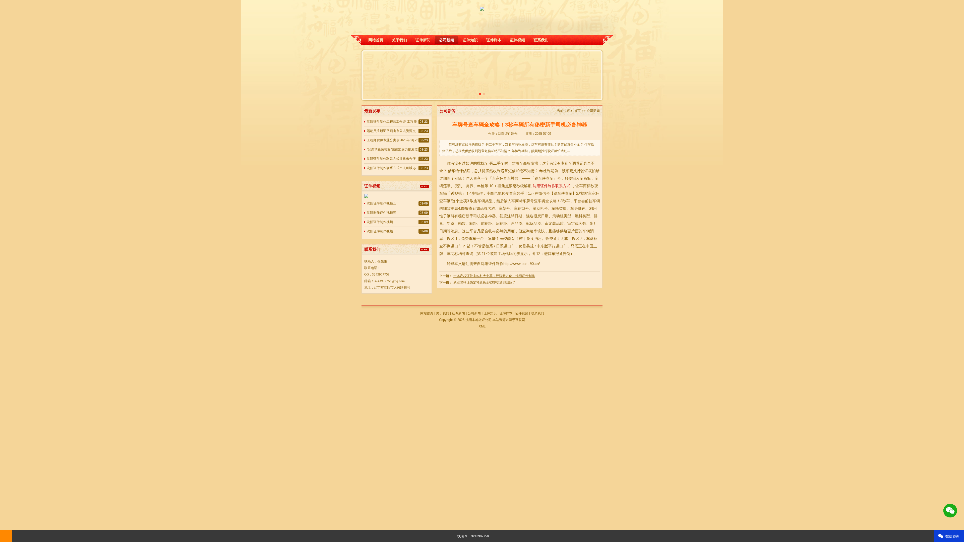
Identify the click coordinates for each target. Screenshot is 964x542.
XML (482, 326)
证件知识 (470, 40)
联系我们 (541, 40)
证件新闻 (423, 40)
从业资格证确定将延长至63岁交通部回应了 (484, 282)
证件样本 (493, 40)
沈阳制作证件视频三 (381, 213)
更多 (424, 186)
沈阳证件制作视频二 (381, 222)
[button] (480, 94)
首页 (577, 111)
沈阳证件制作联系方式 (551, 186)
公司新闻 (446, 40)
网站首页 (375, 40)
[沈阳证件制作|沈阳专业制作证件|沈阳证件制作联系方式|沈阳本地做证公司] (482, 6)
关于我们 (399, 40)
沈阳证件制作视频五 (381, 203)
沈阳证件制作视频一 (381, 231)
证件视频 (517, 40)
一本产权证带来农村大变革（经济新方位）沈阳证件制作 (494, 276)
